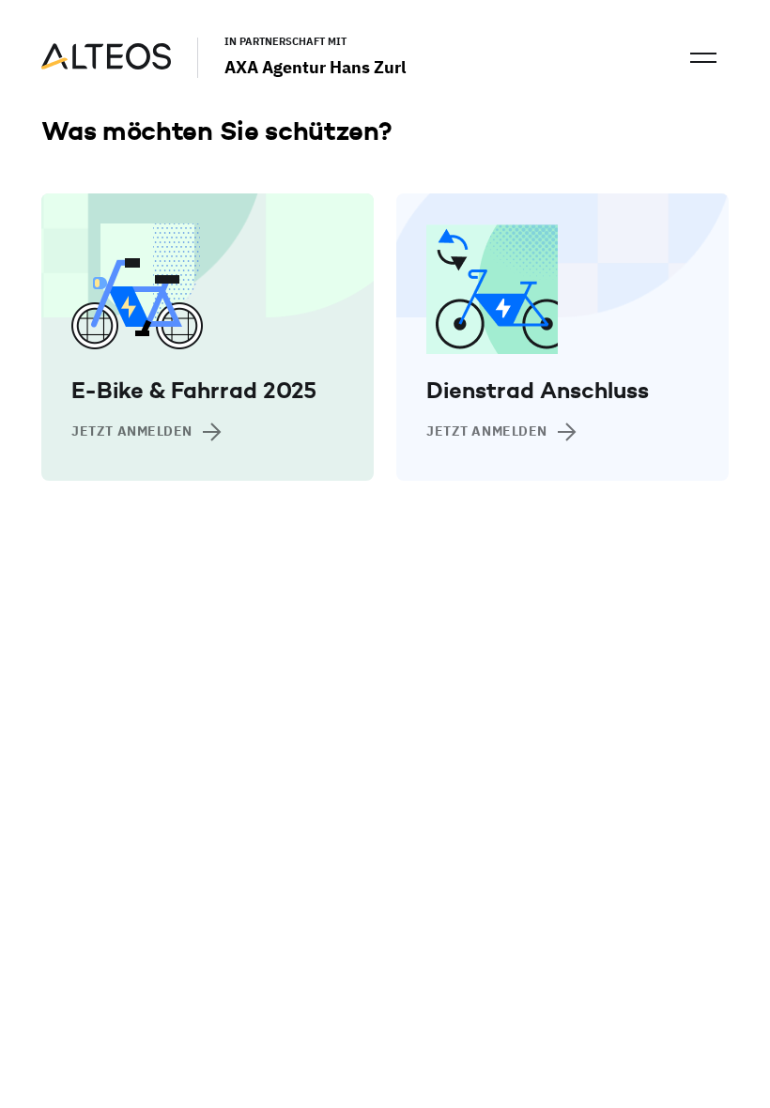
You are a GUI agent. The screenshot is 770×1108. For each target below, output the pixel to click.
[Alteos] (106, 64)
